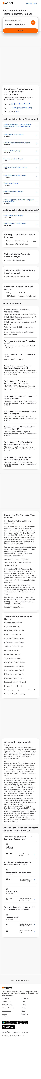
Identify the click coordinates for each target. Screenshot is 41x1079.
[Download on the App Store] (21, 1022)
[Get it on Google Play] (8, 1022)
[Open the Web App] (8, 1027)
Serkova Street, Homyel (12, 654)
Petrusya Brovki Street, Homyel (15, 682)
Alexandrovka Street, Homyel (14, 638)
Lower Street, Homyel (27, 690)
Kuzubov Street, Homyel (12, 634)
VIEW (34, 241)
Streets (24, 1008)
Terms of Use (6, 1032)
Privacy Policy (16, 1032)
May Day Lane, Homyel (11, 626)
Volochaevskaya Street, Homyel (15, 694)
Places (24, 1004)
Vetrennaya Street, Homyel (13, 646)
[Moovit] (8, 3)
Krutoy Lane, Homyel (11, 690)
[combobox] (20, 21)
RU (4, 1015)
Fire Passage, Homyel (11, 650)
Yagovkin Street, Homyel (12, 658)
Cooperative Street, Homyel (13, 666)
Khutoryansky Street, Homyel (14, 662)
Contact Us (25, 1032)
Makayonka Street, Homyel (13, 674)
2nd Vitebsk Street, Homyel (13, 678)
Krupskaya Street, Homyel (13, 622)
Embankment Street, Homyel (14, 642)
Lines (23, 1001)
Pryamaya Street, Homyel (13, 686)
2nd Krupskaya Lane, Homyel (14, 670)
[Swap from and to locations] (33, 22)
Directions (25, 1014)
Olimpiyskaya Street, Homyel (14, 630)
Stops (23, 1011)
